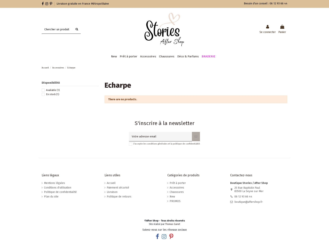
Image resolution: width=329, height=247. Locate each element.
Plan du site (51, 196)
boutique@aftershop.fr (248, 202)
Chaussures (177, 192)
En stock (52, 94)
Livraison (112, 192)
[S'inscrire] (196, 136)
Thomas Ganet (172, 224)
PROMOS (175, 201)
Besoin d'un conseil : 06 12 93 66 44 (265, 3)
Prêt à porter (178, 183)
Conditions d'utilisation (57, 187)
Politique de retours (119, 196)
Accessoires (177, 187)
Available (53, 90)
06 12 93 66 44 (243, 196)
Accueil (111, 183)
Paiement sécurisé (118, 187)
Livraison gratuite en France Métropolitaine (83, 3)
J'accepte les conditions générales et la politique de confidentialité (166, 144)
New (172, 196)
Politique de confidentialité (60, 192)
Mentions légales (54, 183)
